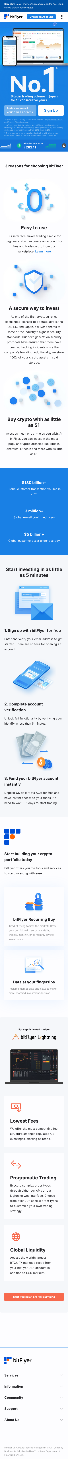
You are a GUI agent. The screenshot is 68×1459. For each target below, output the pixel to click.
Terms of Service (15, 122)
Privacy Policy (56, 120)
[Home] (13, 16)
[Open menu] (61, 16)
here (30, 7)
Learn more (43, 251)
